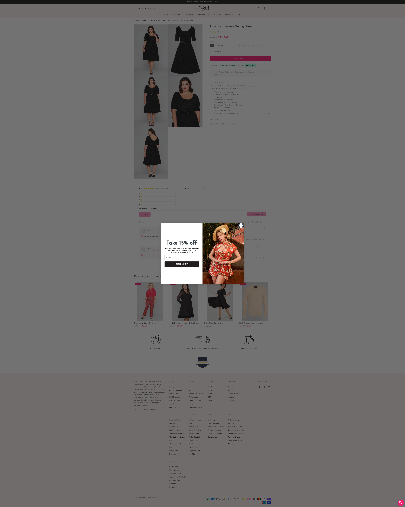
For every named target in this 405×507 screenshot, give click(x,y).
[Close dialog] (241, 225)
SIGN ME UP (182, 264)
